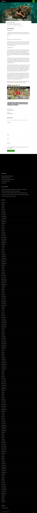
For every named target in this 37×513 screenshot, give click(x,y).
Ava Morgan (3, 196)
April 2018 (3, 376)
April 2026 (3, 209)
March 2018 (3, 378)
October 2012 (3, 491)
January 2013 (3, 486)
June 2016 (3, 414)
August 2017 (3, 390)
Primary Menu (36, 1)
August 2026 (3, 202)
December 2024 (3, 237)
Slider (13, 22)
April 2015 (3, 439)
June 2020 (3, 331)
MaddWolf (20, 103)
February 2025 (3, 233)
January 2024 (3, 256)
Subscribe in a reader (4, 507)
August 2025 (3, 223)
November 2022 (3, 280)
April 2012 (3, 500)
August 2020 (3, 327)
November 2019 (3, 343)
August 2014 (3, 453)
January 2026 (3, 214)
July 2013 (2, 475)
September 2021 (3, 305)
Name (8, 134)
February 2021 (3, 317)
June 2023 (3, 268)
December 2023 (3, 258)
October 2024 (3, 240)
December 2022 (3, 279)
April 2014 (3, 460)
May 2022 (2, 291)
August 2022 (3, 286)
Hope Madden (10, 103)
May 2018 (2, 374)
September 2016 (3, 409)
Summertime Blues (10, 113)
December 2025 (3, 216)
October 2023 (3, 261)
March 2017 (3, 399)
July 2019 (2, 350)
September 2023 (3, 263)
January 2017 (3, 402)
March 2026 (3, 211)
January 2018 (3, 381)
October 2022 (3, 282)
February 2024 (3, 254)
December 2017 (3, 383)
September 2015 (3, 430)
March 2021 (3, 315)
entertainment (22, 102)
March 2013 (3, 482)
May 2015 (2, 437)
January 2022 (3, 298)
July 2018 (2, 371)
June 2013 (3, 477)
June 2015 (3, 435)
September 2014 (3, 451)
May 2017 (2, 395)
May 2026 (2, 207)
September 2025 (3, 221)
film (26, 102)
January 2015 (3, 444)
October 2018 (3, 366)
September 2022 (3, 284)
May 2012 (2, 498)
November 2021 (3, 301)
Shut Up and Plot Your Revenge (10, 196)
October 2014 (3, 449)
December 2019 (3, 341)
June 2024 (3, 247)
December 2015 (3, 425)
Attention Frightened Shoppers (6, 177)
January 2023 (3, 277)
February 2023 (3, 275)
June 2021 (3, 310)
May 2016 (2, 416)
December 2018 (3, 362)
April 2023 (3, 272)
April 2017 (3, 397)
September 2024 (3, 242)
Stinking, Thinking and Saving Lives (23, 194)
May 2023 (2, 270)
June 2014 (3, 456)
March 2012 (3, 501)
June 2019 (3, 352)
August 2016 (3, 411)
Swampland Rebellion (10, 110)
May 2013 (2, 479)
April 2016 (3, 418)
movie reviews (25, 103)
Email (8, 138)
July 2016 (2, 413)
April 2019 (3, 355)
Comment (9, 122)
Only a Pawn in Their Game (5, 181)
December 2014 (3, 446)
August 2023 (3, 265)
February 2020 (3, 338)
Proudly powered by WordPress (5, 511)
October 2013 (3, 470)
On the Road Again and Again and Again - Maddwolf (9, 189)
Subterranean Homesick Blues (22, 189)
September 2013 (3, 472)
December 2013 (3, 467)
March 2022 (3, 294)
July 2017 (2, 392)
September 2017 (3, 388)
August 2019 (3, 348)
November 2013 (3, 468)
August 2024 (3, 244)
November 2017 (3, 385)
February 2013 (3, 484)
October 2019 (3, 345)
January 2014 (3, 465)
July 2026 (2, 204)
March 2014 (3, 461)
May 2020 (2, 333)
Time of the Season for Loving (22, 192)
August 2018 (3, 369)
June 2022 (3, 289)
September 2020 (3, 326)
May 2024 (2, 249)
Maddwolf (3, 1)
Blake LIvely (17, 102)
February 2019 (3, 359)
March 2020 (3, 336)
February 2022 (3, 296)
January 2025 (3, 235)
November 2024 (3, 239)
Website (8, 142)
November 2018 (3, 364)
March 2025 (3, 232)
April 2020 (3, 334)
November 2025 (3, 218)
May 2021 (2, 312)
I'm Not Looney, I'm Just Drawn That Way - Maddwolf (9, 192)
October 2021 (3, 303)
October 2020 (3, 324)
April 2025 (3, 230)
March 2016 (3, 420)
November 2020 (3, 322)
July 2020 (2, 329)
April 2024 (3, 251)
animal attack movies (11, 102)
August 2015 (3, 432)
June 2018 (3, 373)
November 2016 (3, 406)
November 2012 (3, 489)
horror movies (15, 103)
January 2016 (3, 423)
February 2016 (3, 421)
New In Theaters (9, 22)
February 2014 (3, 463)
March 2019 (3, 357)
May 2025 (2, 228)
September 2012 (3, 493)
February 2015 (3, 442)
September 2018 (3, 367)
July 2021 (2, 308)
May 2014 (2, 458)
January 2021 (3, 319)
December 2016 (3, 404)
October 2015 (3, 428)
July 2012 (2, 496)
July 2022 (2, 287)
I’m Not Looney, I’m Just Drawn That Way (7, 179)
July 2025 (2, 225)
